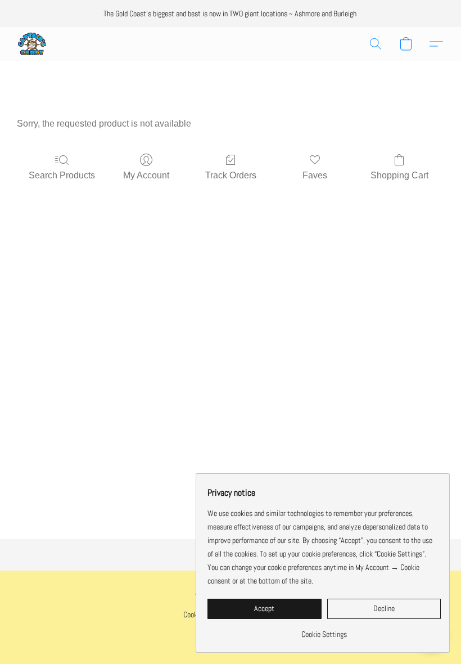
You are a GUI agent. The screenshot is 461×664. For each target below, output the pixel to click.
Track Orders (230, 175)
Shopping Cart (399, 175)
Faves (314, 175)
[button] (32, 44)
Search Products (62, 175)
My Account (146, 175)
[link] (324, 630)
